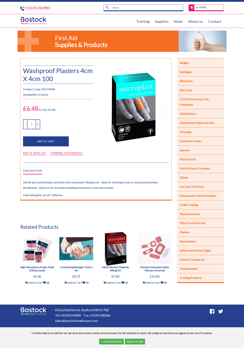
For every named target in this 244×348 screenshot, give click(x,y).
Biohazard (186, 81)
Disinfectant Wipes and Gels (197, 122)
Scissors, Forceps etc (192, 259)
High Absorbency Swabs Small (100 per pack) (37, 269)
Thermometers (189, 268)
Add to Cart (45, 141)
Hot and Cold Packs (192, 186)
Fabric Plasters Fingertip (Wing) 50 (115, 269)
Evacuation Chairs (191, 141)
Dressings (186, 132)
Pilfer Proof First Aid (192, 223)
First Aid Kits (188, 159)
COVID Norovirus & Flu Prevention (194, 101)
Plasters (185, 232)
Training (143, 21)
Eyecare (185, 150)
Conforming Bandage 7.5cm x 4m (76, 269)
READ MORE (135, 341)
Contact (214, 21)
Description (32, 170)
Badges (184, 62)
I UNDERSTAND (111, 341)
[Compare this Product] (47, 282)
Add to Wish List (34, 153)
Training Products (191, 277)
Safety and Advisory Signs (195, 250)
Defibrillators (188, 113)
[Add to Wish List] (44, 282)
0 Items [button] (201, 7)
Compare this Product (66, 153)
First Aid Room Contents (195, 168)
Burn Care (186, 90)
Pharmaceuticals (190, 214)
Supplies (161, 21)
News (178, 21)
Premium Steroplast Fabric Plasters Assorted (154, 269)
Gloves (184, 177)
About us (195, 21)
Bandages (186, 71)
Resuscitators (188, 241)
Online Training (189, 204)
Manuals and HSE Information (198, 195)
